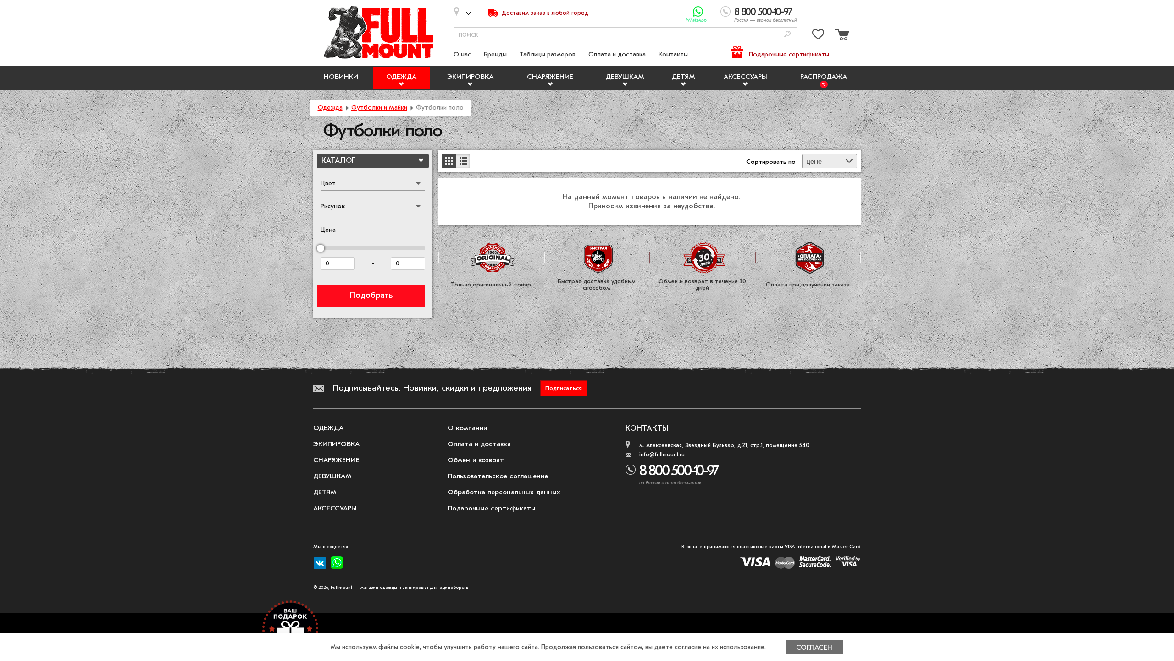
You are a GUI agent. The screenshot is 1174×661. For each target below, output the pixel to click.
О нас (462, 54)
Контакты (673, 54)
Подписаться (563, 388)
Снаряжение (550, 77)
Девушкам (625, 77)
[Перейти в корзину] (841, 36)
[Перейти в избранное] (818, 36)
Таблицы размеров (548, 54)
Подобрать (371, 295)
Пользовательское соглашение (498, 476)
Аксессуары (745, 77)
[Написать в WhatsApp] (698, 11)
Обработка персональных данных (504, 492)
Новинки (341, 77)
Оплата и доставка (617, 54)
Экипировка (470, 77)
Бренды (495, 54)
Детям (683, 77)
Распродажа (823, 77)
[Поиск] (787, 34)
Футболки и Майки (379, 108)
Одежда (401, 77)
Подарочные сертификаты (789, 54)
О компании (467, 428)
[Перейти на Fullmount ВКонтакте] (320, 563)
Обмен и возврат (476, 460)
